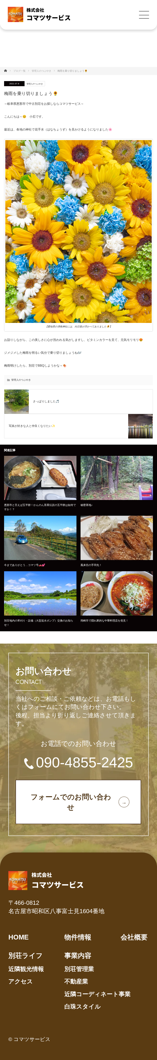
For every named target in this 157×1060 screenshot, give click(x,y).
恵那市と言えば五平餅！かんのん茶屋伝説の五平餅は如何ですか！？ (40, 507)
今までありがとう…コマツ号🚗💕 (24, 565)
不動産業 (76, 981)
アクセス (20, 981)
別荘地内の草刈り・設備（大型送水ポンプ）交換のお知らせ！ (38, 622)
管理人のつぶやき (35, 84)
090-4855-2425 (84, 762)
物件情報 (77, 937)
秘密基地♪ (87, 505)
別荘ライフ (25, 955)
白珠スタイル (82, 1006)
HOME (18, 937)
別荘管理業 (79, 969)
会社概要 (134, 937)
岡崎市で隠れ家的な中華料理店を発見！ (104, 620)
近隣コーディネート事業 (97, 994)
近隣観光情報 (26, 969)
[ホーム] (7, 71)
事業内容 (77, 955)
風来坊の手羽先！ (91, 565)
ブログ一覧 (19, 70)
